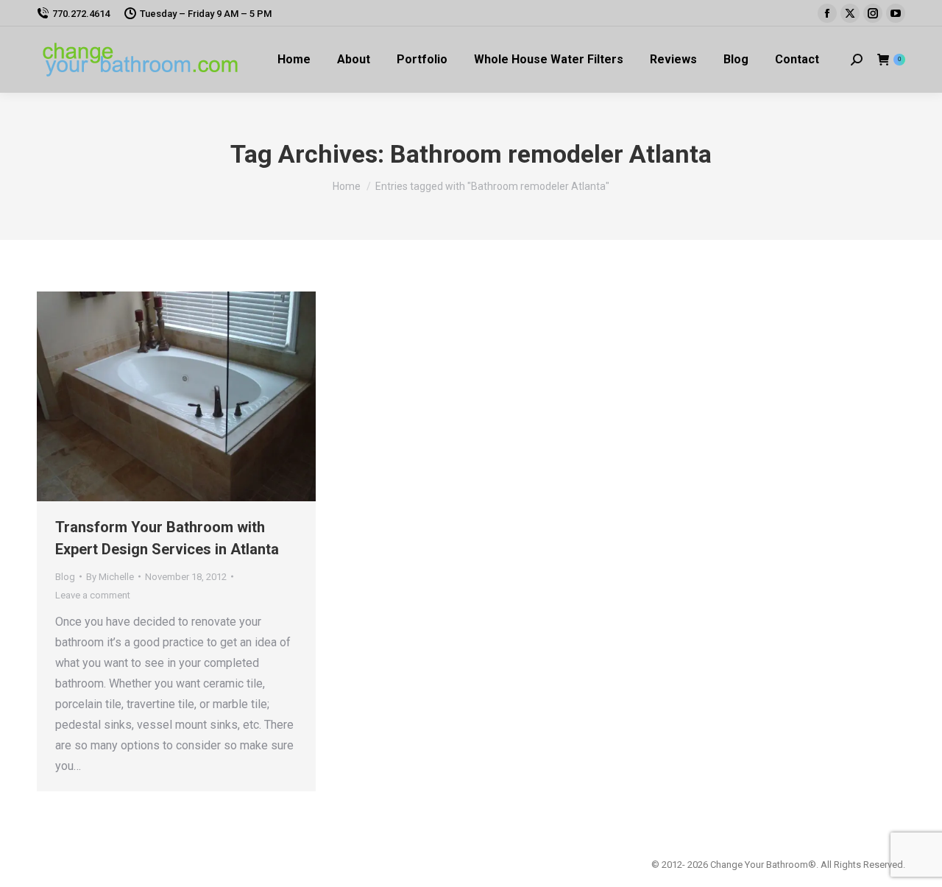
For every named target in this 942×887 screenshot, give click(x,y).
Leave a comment (92, 595)
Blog (65, 576)
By (110, 576)
